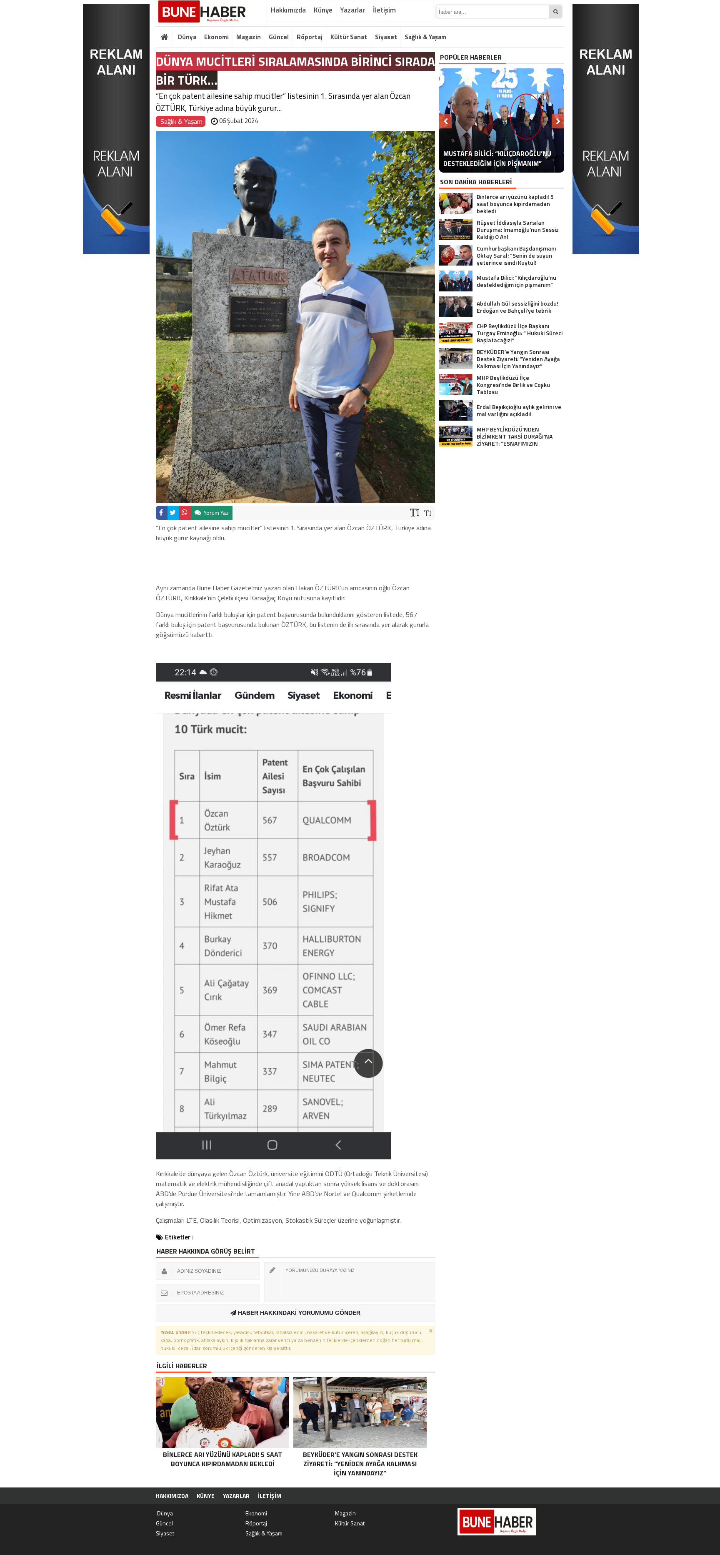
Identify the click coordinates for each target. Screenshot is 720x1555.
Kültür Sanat (348, 37)
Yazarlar (352, 10)
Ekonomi (216, 37)
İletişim (384, 10)
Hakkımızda (288, 10)
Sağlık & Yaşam (425, 37)
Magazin (248, 37)
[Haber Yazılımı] (520, 1495)
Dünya (186, 37)
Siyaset (386, 37)
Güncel (279, 37)
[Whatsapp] (185, 513)
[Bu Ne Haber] (203, 12)
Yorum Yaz (215, 512)
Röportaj (309, 37)
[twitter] (173, 513)
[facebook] (162, 513)
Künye (323, 10)
